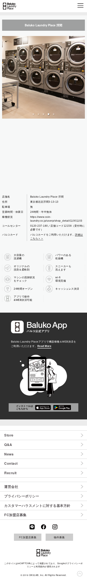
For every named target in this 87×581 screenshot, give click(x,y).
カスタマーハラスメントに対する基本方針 (37, 505)
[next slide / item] (82, 77)
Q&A (8, 444)
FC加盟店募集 (15, 514)
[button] (80, 6)
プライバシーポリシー (21, 496)
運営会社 (11, 486)
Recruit (10, 472)
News (9, 454)
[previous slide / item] (5, 77)
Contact (11, 463)
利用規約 (40, 566)
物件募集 (59, 537)
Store (9, 435)
